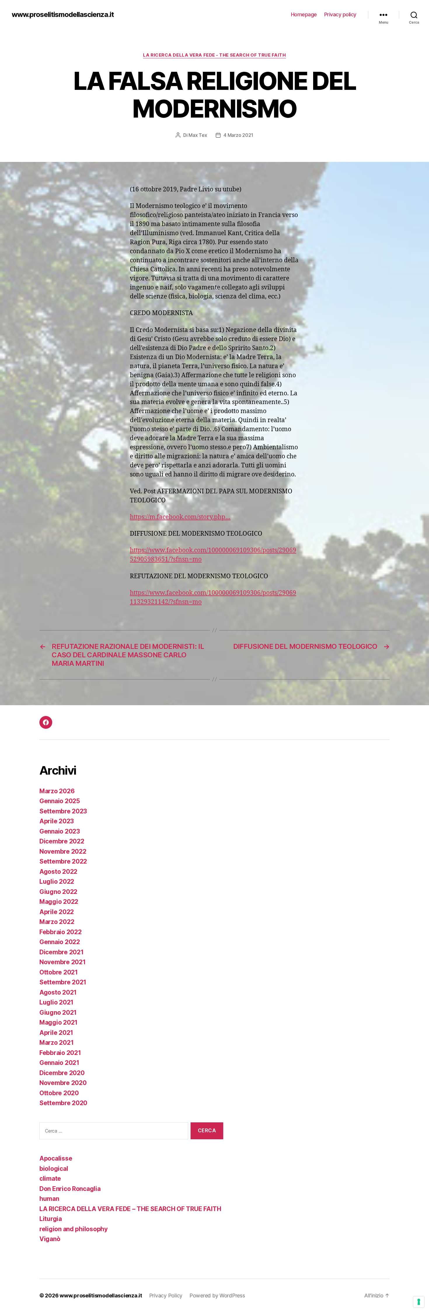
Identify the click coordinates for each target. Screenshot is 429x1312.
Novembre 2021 (62, 962)
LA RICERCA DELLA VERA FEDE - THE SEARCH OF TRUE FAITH (214, 55)
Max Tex (198, 135)
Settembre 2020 (63, 1103)
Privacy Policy (165, 1295)
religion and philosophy (73, 1229)
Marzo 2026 (56, 791)
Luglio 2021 (56, 1002)
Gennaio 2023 (59, 831)
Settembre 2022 (63, 861)
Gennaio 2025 (59, 801)
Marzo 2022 (56, 921)
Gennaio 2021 (59, 1062)
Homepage (304, 14)
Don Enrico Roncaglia (70, 1188)
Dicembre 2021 (61, 952)
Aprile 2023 (56, 821)
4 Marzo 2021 (238, 135)
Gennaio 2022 (59, 942)
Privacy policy (340, 14)
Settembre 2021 (62, 982)
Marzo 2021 (56, 1042)
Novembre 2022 (62, 851)
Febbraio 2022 (60, 932)
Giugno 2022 (58, 891)
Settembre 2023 (63, 811)
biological (53, 1168)
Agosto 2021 (58, 992)
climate (50, 1178)
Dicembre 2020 (62, 1073)
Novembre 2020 (63, 1082)
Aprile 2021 (56, 1032)
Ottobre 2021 (58, 972)
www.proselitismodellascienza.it (63, 14)
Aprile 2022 (56, 912)
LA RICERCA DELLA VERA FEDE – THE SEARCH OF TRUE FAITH (130, 1209)
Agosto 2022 (58, 871)
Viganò (49, 1239)
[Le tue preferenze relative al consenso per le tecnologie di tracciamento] (418, 1301)
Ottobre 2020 (59, 1093)
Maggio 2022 (58, 901)
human (49, 1198)
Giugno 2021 (58, 1012)
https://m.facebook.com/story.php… (180, 517)
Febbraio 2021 (60, 1052)
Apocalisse (55, 1158)
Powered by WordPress (217, 1295)
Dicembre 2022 (61, 841)
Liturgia (50, 1218)
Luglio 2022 (56, 881)
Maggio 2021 (58, 1022)
